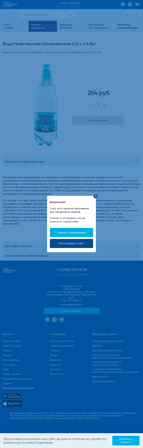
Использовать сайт (71, 243)
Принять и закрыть (125, 440)
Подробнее (44, 442)
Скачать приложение (71, 232)
